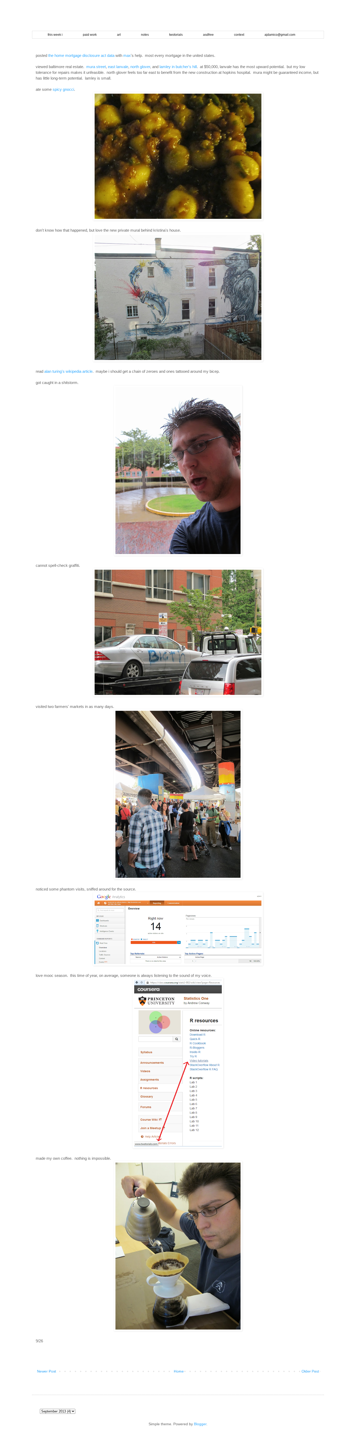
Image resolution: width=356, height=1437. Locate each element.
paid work (90, 35)
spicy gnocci (63, 89)
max (127, 55)
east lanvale (118, 66)
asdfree (208, 35)
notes (145, 35)
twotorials (176, 35)
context (239, 35)
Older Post (310, 1371)
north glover (140, 66)
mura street (96, 66)
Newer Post (46, 1371)
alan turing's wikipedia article (68, 371)
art (119, 35)
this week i (55, 35)
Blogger (200, 1424)
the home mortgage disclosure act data (81, 55)
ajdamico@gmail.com (280, 35)
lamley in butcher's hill (178, 66)
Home (179, 1371)
